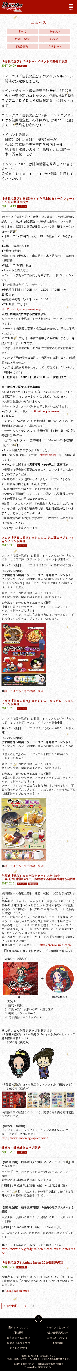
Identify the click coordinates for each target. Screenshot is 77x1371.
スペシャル (54, 46)
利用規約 (18, 1332)
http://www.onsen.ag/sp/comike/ (24, 1138)
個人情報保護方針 (57, 1332)
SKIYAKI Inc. (45, 1367)
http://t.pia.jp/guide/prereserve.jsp (22, 309)
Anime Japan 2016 (16, 1290)
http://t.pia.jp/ (48, 454)
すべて (22, 31)
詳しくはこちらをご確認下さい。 (25, 691)
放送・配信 (22, 39)
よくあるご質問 (18, 1348)
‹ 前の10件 (11, 1305)
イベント (55, 39)
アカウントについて (57, 1327)
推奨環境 (57, 1343)
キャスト (55, 31)
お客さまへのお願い (18, 1338)
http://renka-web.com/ (55, 945)
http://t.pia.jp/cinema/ (46, 411)
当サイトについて (18, 1327)
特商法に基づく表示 (18, 1343)
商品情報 (22, 46)
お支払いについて (57, 1338)
